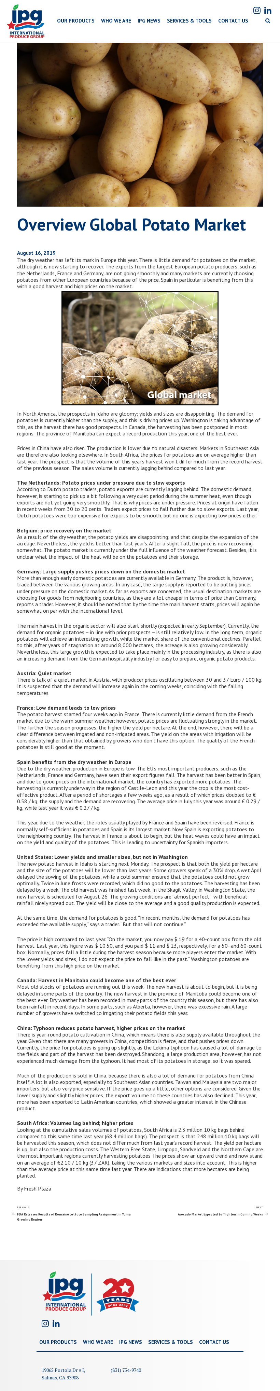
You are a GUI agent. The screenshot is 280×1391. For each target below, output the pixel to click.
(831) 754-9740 (126, 1370)
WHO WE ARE (116, 20)
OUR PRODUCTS (76, 20)
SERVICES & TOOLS (189, 20)
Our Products (58, 1342)
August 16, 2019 (37, 253)
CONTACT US (233, 20)
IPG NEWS (149, 20)
